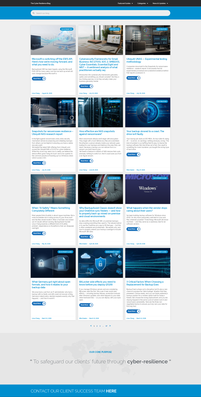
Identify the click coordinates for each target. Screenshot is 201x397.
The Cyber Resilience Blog (40, 3)
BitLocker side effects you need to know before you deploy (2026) (97, 283)
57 (106, 326)
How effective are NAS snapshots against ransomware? (97, 132)
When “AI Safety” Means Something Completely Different (51, 209)
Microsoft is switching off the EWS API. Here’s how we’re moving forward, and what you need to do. (52, 61)
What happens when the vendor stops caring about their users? (146, 209)
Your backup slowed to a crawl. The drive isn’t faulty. (145, 132)
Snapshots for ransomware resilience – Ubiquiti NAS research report (52, 132)
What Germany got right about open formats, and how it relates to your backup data (51, 284)
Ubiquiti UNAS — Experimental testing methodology (146, 60)
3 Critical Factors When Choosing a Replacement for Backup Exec (144, 283)
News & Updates (159, 3)
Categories (141, 3)
